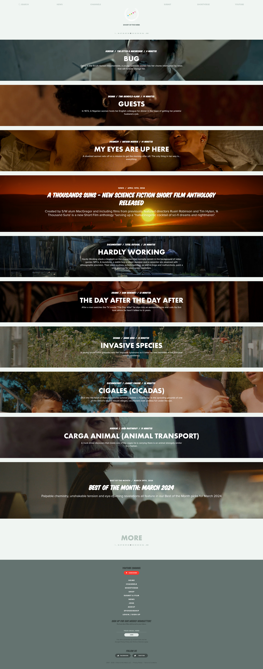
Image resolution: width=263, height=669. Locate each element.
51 (130, 33)
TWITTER (141, 655)
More (131, 538)
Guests (131, 104)
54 (138, 33)
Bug (131, 58)
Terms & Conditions (150, 663)
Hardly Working (131, 252)
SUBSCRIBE (133, 573)
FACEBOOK (124, 655)
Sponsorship (131, 610)
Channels (131, 584)
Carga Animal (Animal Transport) (131, 436)
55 (140, 33)
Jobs (131, 603)
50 (128, 33)
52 (133, 33)
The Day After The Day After (131, 300)
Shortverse (131, 588)
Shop (131, 591)
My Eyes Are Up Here (131, 149)
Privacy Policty (137, 663)
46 (118, 33)
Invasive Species (131, 345)
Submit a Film (131, 595)
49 (126, 33)
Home (131, 580)
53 (135, 33)
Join (131, 635)
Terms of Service (138, 642)
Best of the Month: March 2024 (131, 487)
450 (147, 33)
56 (143, 33)
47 (121, 33)
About (131, 607)
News (132, 599)
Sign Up (136, 614)
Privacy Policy (124, 642)
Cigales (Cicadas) (131, 390)
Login (126, 614)
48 (123, 33)
